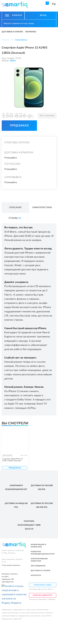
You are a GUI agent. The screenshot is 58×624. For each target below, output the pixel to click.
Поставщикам (38, 566)
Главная (6, 40)
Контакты (30, 32)
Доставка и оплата (12, 32)
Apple (12, 60)
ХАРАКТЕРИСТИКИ (42, 207)
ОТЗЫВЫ (15, 218)
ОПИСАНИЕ (15, 207)
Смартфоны (21, 40)
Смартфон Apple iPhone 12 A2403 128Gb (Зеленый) (12, 459)
